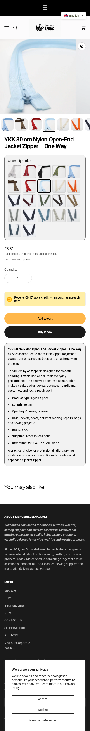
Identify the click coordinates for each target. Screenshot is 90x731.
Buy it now (45, 332)
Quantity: (10, 269)
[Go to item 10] (49, 125)
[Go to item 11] (63, 125)
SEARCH (10, 590)
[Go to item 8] (21, 125)
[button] (73, 15)
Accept (42, 699)
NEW (7, 613)
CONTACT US (13, 620)
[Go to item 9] (35, 125)
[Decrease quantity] (10, 278)
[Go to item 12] (77, 125)
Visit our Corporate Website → (17, 645)
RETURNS (11, 635)
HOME (8, 598)
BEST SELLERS (14, 605)
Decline (43, 709)
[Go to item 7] (7, 125)
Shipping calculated (32, 253)
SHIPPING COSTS (16, 628)
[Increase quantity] (26, 278)
